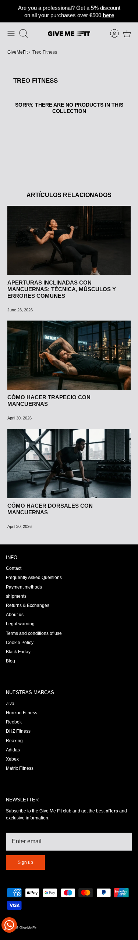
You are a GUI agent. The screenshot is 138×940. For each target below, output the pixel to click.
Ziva (10, 703)
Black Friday (18, 651)
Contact (13, 568)
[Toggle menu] (11, 33)
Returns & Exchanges (27, 605)
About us (15, 614)
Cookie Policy (19, 642)
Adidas (13, 750)
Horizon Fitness (21, 712)
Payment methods (24, 587)
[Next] (128, 11)
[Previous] (9, 11)
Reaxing (14, 740)
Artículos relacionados (69, 195)
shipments (16, 596)
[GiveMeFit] (69, 33)
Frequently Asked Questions (34, 577)
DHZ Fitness (18, 731)
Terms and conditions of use (34, 633)
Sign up (25, 862)
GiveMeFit (17, 52)
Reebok (14, 722)
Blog (10, 661)
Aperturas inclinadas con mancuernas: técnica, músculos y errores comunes (61, 289)
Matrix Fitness (19, 768)
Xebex (12, 759)
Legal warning (20, 623)
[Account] (111, 33)
